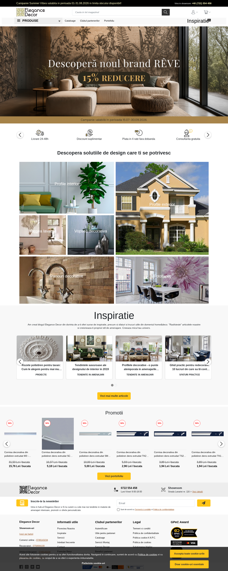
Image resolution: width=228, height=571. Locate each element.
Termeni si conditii (141, 528)
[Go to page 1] (112, 385)
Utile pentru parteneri (105, 533)
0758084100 (39, 546)
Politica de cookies (147, 554)
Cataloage (100, 537)
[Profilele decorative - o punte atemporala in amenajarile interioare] (139, 349)
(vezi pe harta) (26, 534)
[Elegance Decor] (34, 12)
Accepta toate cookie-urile (189, 553)
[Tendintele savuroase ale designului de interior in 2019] (89, 349)
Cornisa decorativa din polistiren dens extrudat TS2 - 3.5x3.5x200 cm (169, 454)
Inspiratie (198, 21)
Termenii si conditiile (143, 509)
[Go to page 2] (116, 385)
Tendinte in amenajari (90, 374)
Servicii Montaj (102, 542)
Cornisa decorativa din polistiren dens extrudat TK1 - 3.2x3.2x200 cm (207, 454)
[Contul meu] (194, 12)
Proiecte (41, 374)
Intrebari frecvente (66, 542)
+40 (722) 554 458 (201, 3)
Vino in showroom (183, 3)
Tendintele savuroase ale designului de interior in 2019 (90, 367)
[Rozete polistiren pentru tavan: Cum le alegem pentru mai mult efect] (40, 349)
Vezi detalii (197, 491)
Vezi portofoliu (114, 476)
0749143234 (42, 540)
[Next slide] (208, 134)
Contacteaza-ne (162, 283)
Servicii (60, 537)
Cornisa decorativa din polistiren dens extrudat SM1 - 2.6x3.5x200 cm (95, 454)
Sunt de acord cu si (147, 509)
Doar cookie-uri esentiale (189, 564)
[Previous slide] (20, 134)
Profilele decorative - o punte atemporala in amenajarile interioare (140, 367)
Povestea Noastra (66, 528)
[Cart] (207, 12)
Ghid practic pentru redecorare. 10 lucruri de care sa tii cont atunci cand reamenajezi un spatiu (189, 367)
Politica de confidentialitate (163, 509)
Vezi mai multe (67, 191)
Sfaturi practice (189, 374)
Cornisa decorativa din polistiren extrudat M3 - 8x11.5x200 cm (16, 454)
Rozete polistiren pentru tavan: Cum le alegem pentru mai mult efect (41, 367)
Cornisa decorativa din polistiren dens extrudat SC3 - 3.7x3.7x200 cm (57, 454)
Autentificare (101, 528)
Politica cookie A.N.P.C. (144, 537)
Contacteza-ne (67, 283)
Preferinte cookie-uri (93, 563)
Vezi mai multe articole (114, 395)
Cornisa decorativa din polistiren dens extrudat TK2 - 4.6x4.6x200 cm (132, 454)
